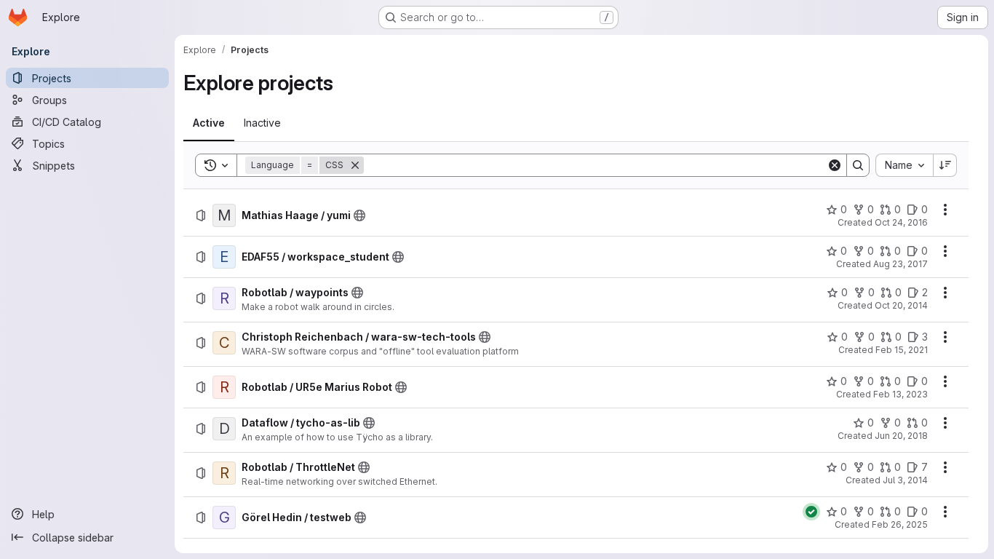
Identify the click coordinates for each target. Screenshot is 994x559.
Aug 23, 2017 (900, 263)
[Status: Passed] (811, 511)
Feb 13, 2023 (900, 394)
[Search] (858, 165)
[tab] (208, 123)
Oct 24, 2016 (901, 222)
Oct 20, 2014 (901, 305)
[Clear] (834, 165)
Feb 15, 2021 (901, 349)
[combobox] (904, 165)
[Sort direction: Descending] (945, 165)
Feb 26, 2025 (900, 524)
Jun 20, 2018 (901, 435)
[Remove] (355, 165)
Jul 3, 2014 (905, 480)
